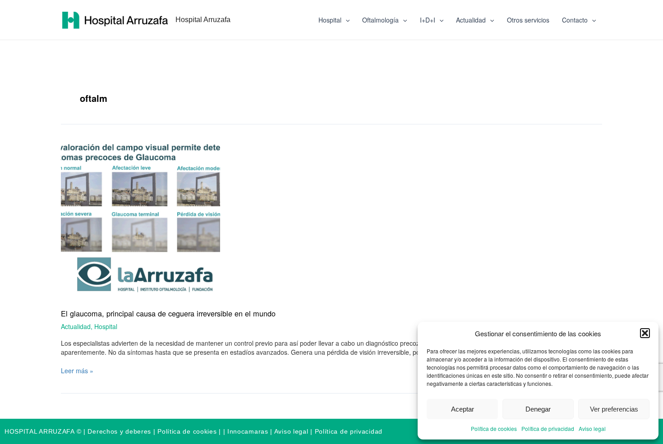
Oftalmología (380, 19)
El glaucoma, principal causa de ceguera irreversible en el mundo (168, 313)
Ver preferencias (614, 409)
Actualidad (471, 19)
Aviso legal (592, 428)
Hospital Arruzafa (202, 19)
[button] (644, 333)
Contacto (575, 19)
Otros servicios (528, 19)
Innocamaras (247, 431)
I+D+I (427, 19)
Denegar (538, 409)
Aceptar (462, 409)
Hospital (329, 19)
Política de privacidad (547, 428)
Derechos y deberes (119, 431)
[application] (345, 20)
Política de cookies (494, 428)
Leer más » (77, 370)
